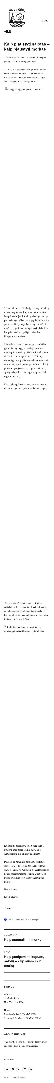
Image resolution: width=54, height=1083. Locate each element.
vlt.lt (7, 31)
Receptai (35, 919)
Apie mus (9, 1059)
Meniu (45, 20)
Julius (10, 919)
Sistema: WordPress (18, 1077)
